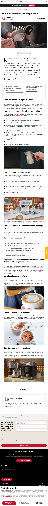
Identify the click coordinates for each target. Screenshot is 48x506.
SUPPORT (4, 466)
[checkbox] (1, 434)
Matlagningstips (41, 18)
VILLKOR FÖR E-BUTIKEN (8, 470)
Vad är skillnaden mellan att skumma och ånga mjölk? (14, 93)
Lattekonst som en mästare (31, 89)
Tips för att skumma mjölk (10, 94)
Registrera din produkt (24, 460)
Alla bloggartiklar (12, 9)
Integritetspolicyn (7, 430)
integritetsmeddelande (5, 497)
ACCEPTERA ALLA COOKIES (9, 503)
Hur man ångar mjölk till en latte (11, 90)
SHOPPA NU (31, 5)
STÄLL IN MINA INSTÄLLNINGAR (39, 503)
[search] (4, 1)
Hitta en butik (6, 479)
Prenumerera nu (46, 253)
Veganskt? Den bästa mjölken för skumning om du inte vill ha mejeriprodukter (34, 87)
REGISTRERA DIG (24, 445)
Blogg (6, 9)
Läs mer (4, 442)
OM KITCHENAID (5, 474)
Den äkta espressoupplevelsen (31, 93)
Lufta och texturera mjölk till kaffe (12, 86)
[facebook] (17, 53)
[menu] (1, 1)
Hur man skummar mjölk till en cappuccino (13, 88)
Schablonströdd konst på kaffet (31, 91)
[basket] (46, 2)
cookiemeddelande (6, 496)
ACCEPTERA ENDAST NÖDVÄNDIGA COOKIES (24, 503)
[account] (43, 2)
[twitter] (21, 53)
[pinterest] (24, 53)
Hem (2, 9)
